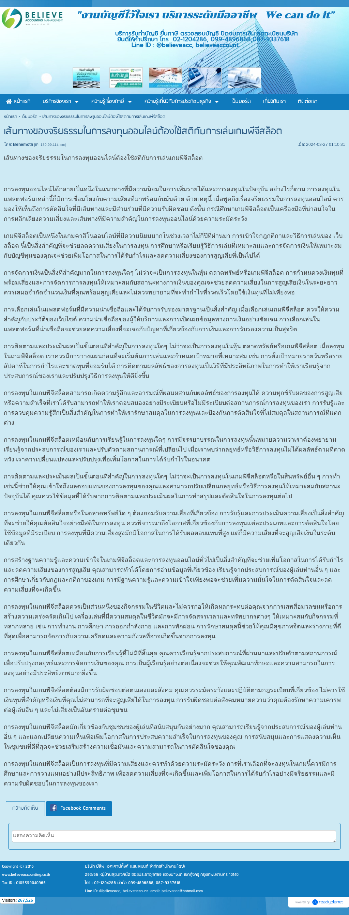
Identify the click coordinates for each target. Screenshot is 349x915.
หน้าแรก (10, 116)
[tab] (25, 808)
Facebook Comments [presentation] (83, 808)
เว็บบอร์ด (29, 116)
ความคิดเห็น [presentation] (25, 808)
